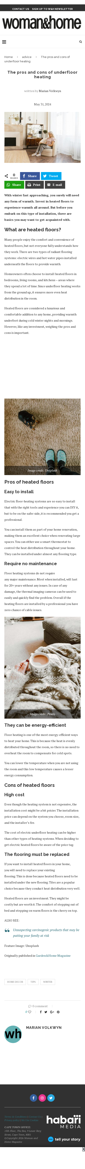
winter (47, 981)
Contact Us (35, 1116)
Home (8, 57)
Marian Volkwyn (50, 91)
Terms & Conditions (15, 1116)
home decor (15, 981)
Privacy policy (11, 1120)
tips (33, 981)
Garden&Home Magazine (53, 955)
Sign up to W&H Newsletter (52, 9)
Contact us (20, 9)
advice (27, 57)
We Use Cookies (29, 1120)
